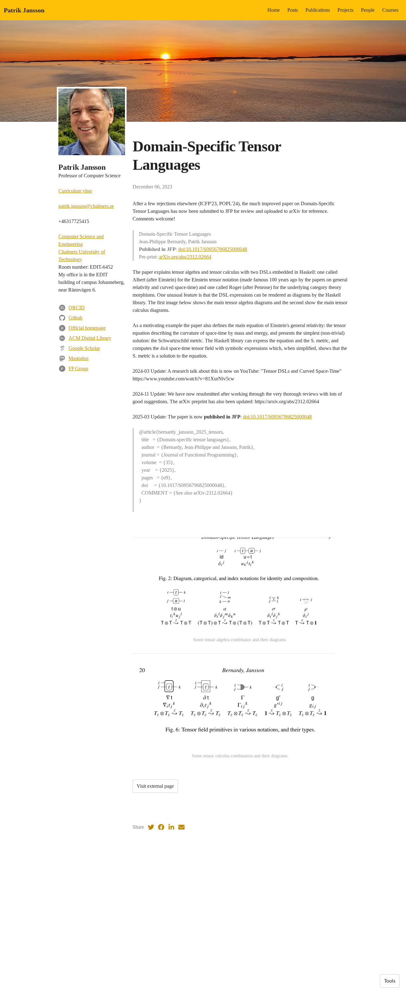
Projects (345, 10)
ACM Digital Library (90, 338)
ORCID (77, 307)
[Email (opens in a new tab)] (181, 827)
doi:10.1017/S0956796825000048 (212, 249)
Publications (317, 10)
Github (75, 317)
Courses (390, 10)
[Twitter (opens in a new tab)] (151, 827)
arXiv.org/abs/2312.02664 (185, 257)
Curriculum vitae (75, 191)
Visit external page (155, 786)
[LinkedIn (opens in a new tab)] (171, 827)
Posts (292, 10)
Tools (390, 981)
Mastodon (78, 358)
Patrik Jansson (24, 10)
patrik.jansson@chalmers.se (86, 206)
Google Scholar (84, 348)
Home (273, 10)
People (368, 10)
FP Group (78, 368)
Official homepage (87, 328)
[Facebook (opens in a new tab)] (161, 827)
